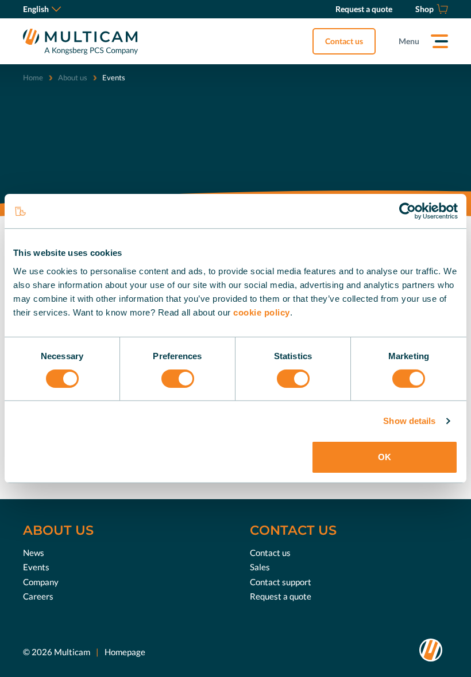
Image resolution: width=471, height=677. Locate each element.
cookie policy (261, 312)
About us (72, 77)
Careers (38, 596)
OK (384, 457)
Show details (409, 421)
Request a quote (280, 596)
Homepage (125, 652)
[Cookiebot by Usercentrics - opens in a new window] (407, 211)
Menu (409, 41)
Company (41, 582)
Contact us (344, 41)
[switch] (177, 378)
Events (36, 567)
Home (33, 77)
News (33, 552)
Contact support (280, 582)
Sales (260, 567)
